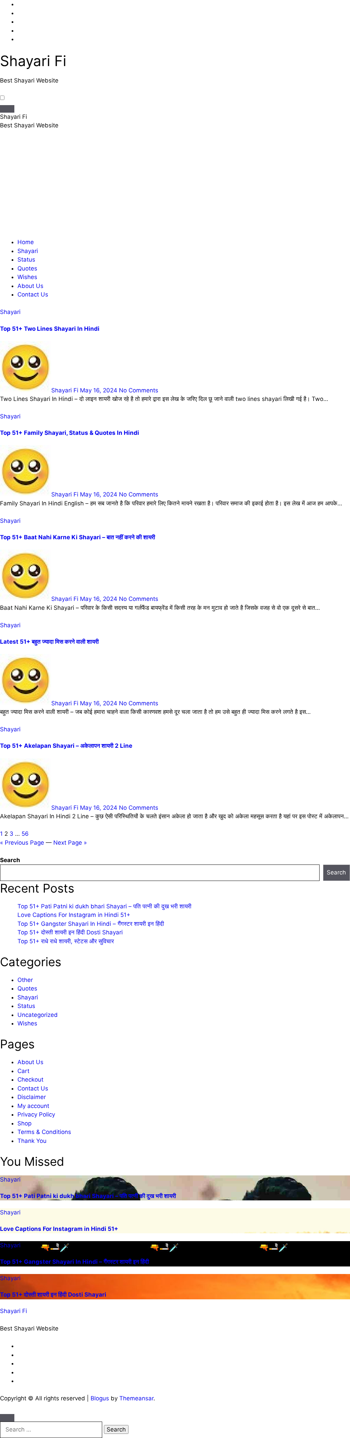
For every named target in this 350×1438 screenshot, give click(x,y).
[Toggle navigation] (7, 109)
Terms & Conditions (44, 1131)
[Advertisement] (175, 187)
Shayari (27, 251)
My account (33, 1105)
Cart (23, 1071)
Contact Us (32, 294)
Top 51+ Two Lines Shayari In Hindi (49, 328)
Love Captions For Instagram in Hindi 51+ (73, 914)
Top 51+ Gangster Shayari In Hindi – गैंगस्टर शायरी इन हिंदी (90, 923)
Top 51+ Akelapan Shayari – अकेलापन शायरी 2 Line (66, 745)
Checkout (30, 1079)
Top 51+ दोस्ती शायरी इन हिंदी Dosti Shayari (70, 932)
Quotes (27, 268)
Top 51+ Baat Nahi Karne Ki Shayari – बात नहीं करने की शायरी (77, 537)
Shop (24, 1123)
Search (10, 860)
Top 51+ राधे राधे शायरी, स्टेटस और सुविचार (65, 941)
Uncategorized (37, 1014)
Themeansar (136, 1398)
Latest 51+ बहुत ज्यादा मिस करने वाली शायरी (49, 641)
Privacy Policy (36, 1114)
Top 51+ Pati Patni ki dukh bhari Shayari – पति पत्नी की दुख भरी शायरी (104, 906)
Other (25, 979)
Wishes (27, 277)
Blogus (100, 1398)
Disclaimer (31, 1097)
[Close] (7, 1418)
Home (25, 242)
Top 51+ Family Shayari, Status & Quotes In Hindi (69, 432)
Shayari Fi (33, 61)
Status (26, 259)
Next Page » (70, 842)
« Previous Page (22, 842)
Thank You (31, 1140)
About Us (30, 285)
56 (25, 833)
